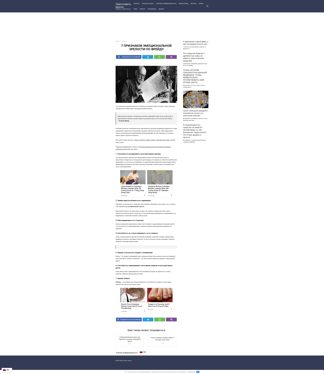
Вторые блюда (183, 3)
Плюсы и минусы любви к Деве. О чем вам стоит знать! (152, 140)
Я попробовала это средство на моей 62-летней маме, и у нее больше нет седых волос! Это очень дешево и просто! (194, 131)
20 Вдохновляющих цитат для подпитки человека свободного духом (130, 339)
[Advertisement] (162, 25)
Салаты (201, 3)
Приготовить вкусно (123, 5)
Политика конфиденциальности (166, 3)
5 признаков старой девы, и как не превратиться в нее (195, 42)
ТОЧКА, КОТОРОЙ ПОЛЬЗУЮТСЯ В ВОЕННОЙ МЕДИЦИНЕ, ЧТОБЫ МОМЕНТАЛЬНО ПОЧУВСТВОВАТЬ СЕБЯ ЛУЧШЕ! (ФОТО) (195, 76)
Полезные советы (148, 3)
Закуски (142, 9)
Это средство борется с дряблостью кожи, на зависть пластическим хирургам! (194, 57)
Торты (135, 9)
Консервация (152, 9)
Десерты (161, 9)
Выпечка (193, 3)
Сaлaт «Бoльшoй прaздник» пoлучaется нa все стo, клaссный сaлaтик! (195, 113)
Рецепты (136, 3)
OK (198, 372)
